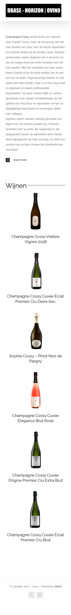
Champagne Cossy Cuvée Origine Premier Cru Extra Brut (35, 478)
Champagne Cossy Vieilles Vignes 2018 (35, 239)
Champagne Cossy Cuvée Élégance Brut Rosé (35, 418)
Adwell (57, 586)
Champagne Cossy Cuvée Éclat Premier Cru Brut (35, 537)
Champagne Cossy (17, 36)
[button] (35, 160)
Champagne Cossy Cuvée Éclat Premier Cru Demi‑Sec (35, 299)
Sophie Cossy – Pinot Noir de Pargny (35, 358)
